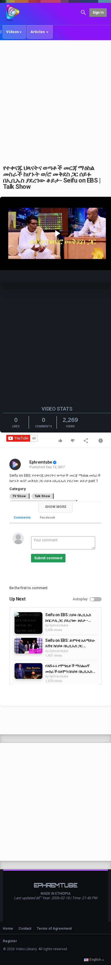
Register (10, 941)
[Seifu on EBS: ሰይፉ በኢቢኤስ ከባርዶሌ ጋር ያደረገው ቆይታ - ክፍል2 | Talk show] (28, 623)
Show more (55, 507)
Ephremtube (40, 462)
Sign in (98, 13)
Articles (38, 32)
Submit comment (48, 558)
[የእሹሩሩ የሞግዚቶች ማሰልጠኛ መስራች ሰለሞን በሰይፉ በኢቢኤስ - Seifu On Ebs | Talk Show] (28, 671)
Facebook (47, 517)
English (95, 960)
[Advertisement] (55, 99)
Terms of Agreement (54, 929)
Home (8, 929)
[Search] (83, 12)
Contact (24, 929)
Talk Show (42, 496)
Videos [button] (12, 32)
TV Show (19, 496)
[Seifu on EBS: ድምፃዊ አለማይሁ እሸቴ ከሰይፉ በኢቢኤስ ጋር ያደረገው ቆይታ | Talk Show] (28, 645)
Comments (22, 517)
